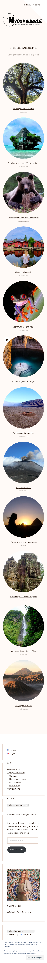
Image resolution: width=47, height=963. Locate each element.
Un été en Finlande (23, 272)
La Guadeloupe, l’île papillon (23, 651)
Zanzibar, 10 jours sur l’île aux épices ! (23, 163)
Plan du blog (14, 786)
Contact (13, 776)
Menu (28, 5)
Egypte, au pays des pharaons (24, 542)
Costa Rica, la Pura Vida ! (23, 327)
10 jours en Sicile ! (23, 487)
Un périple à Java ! (23, 706)
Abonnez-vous (16, 849)
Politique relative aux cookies (26, 953)
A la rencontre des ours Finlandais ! (24, 218)
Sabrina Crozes (14, 906)
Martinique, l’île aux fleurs (23, 109)
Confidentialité (13, 789)
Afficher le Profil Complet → (19, 912)
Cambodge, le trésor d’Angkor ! (23, 597)
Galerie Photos (13, 769)
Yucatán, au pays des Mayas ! (23, 381)
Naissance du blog (17, 779)
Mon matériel (15, 782)
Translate (27, 934)
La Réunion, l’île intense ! (23, 433)
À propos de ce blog (16, 773)
